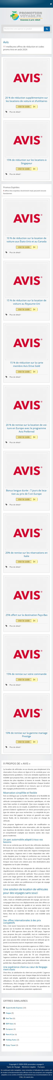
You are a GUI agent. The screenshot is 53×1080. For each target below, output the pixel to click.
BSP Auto (9, 1024)
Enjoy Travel (10, 1045)
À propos (41, 1067)
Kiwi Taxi (9, 1018)
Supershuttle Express (14, 1008)
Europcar (9, 1029)
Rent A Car (10, 1034)
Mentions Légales (29, 1067)
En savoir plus (28, 1077)
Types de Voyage (13, 1067)
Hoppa (8, 1013)
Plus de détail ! (15, 112)
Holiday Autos (11, 1040)
